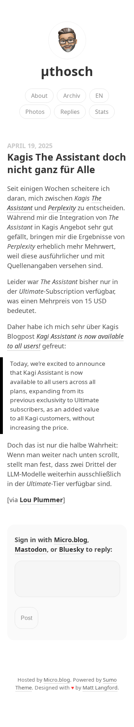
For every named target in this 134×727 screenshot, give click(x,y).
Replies (70, 112)
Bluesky (71, 549)
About (39, 96)
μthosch (67, 71)
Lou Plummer (41, 499)
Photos (35, 112)
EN (99, 96)
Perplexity (62, 207)
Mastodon (31, 549)
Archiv (71, 96)
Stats (102, 112)
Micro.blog (70, 539)
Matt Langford (100, 687)
